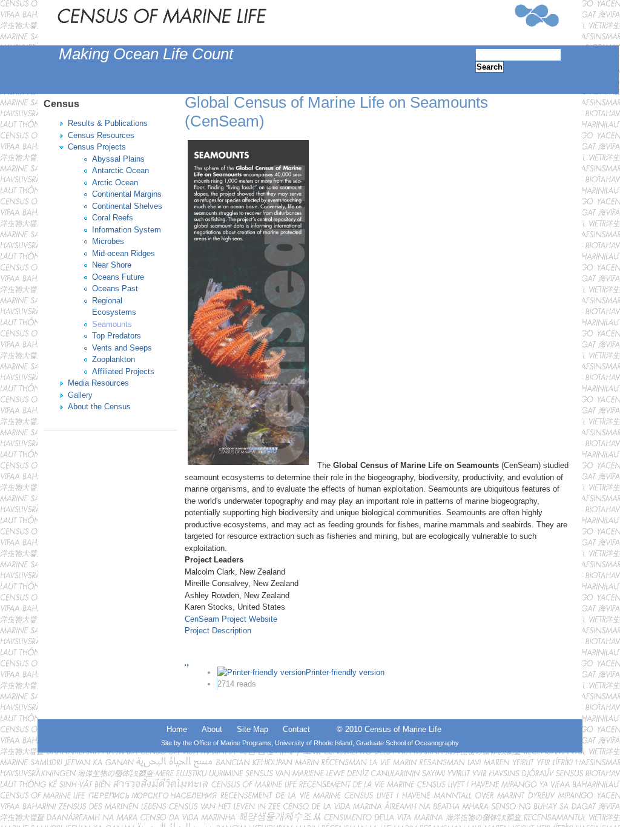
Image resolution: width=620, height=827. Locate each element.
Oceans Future (118, 277)
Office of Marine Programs (232, 742)
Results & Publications (108, 123)
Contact (296, 729)
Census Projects (97, 146)
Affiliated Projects (123, 371)
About (212, 729)
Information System (126, 229)
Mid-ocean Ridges (123, 253)
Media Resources (98, 382)
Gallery (80, 395)
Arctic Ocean (115, 182)
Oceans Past (115, 288)
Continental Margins (127, 194)
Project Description (218, 630)
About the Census (99, 406)
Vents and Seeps (122, 347)
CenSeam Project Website (231, 619)
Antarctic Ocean (120, 170)
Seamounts (112, 324)
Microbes (108, 241)
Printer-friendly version (345, 672)
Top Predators (116, 335)
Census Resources (101, 135)
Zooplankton (113, 359)
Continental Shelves (127, 206)
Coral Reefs (112, 217)
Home (177, 729)
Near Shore (111, 264)
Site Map (252, 729)
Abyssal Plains (118, 158)
